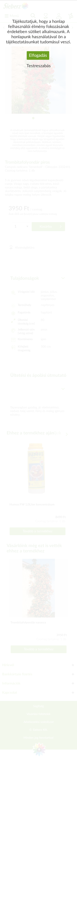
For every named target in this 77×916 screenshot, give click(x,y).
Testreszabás (39, 66)
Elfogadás (38, 55)
